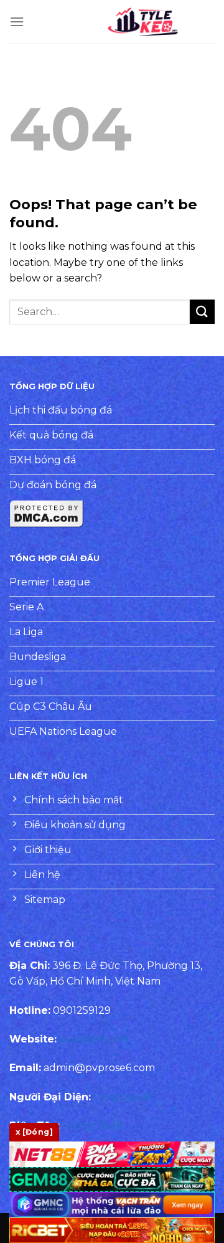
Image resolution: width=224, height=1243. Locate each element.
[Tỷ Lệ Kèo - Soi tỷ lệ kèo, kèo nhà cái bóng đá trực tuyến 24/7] (143, 22)
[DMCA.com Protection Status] (46, 513)
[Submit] (202, 312)
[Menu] (16, 21)
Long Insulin (124, 1097)
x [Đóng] (34, 1132)
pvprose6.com (94, 1039)
